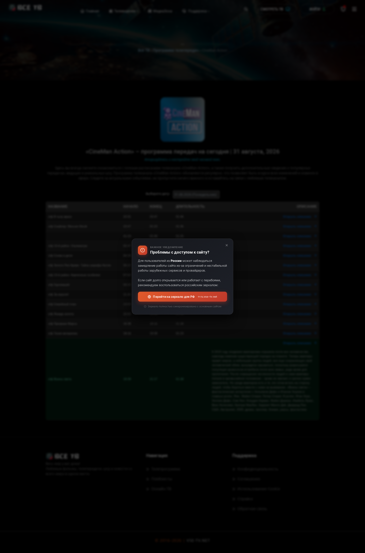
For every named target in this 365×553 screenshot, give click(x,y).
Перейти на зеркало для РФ (185, 296)
